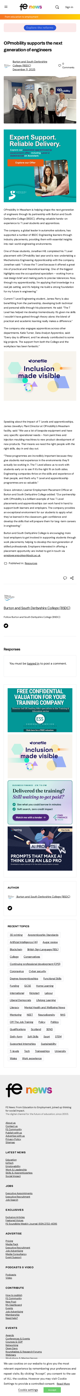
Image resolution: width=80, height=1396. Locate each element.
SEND (49, 1029)
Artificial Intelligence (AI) (23, 942)
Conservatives (32, 956)
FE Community (14, 1129)
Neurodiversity (46, 1014)
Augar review (50, 942)
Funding (14, 985)
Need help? (12, 1318)
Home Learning (45, 985)
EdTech (9, 1162)
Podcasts (11, 1274)
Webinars (11, 1354)
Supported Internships (23, 1043)
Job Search (12, 1199)
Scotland (36, 1029)
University (60, 1051)
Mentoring (16, 1014)
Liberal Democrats (20, 1000)
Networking (12, 1345)
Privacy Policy (13, 1139)
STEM (58, 1036)
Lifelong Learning (46, 1000)
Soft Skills (33, 1036)
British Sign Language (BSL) (43, 949)
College (14, 956)
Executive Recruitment (18, 1196)
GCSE (27, 985)
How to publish (14, 1295)
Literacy (14, 1007)
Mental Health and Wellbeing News (44, 1007)
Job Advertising (14, 1250)
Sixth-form (16, 1036)
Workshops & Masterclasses (22, 1358)
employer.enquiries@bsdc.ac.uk (22, 555)
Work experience (32, 1058)
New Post (11, 1301)
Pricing (9, 1240)
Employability (13, 1166)
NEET (30, 1014)
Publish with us (14, 1132)
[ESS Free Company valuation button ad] (40, 710)
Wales (13, 1058)
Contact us (12, 1126)
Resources (31, 563)
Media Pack (12, 1244)
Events (9, 1308)
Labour (49, 993)
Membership (13, 1314)
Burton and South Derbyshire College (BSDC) (37, 608)
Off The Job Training (21, 1022)
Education (11, 1159)
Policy (42, 1022)
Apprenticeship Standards (43, 935)
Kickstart (34, 993)
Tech (27, 1051)
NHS (62, 1014)
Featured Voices (14, 1220)
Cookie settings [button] (28, 1390)
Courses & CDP (14, 1341)
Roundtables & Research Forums (24, 1351)
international (17, 993)
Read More (63, 1383)
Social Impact (13, 1176)
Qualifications (18, 1029)
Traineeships (42, 1051)
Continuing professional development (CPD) (35, 964)
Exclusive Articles (15, 1217)
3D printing (16, 935)
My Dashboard (14, 1304)
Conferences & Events (18, 1338)
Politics (55, 1022)
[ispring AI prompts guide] (40, 848)
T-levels (14, 1051)
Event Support (13, 1257)
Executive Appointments (19, 1193)
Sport (47, 1036)
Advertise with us (15, 1135)
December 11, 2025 (24, 69)
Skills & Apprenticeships (19, 1172)
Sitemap (10, 1142)
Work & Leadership (16, 1169)
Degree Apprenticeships (24, 978)
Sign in (69, 7)
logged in (33, 663)
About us (11, 1122)
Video (9, 1277)
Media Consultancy (16, 1254)
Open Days (12, 1348)
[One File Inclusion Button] (40, 398)
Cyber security (37, 971)
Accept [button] (52, 1390)
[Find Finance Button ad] (40, 802)
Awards (10, 1335)
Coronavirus (17, 971)
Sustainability (48, 1043)
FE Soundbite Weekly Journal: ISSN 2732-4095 (31, 1223)
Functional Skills (52, 978)
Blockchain (16, 949)
